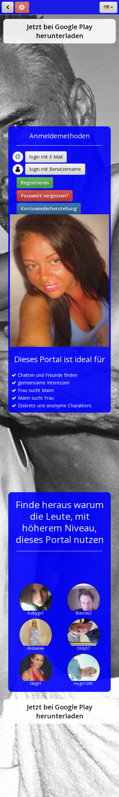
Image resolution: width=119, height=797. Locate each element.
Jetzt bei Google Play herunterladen (60, 31)
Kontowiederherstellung (49, 208)
